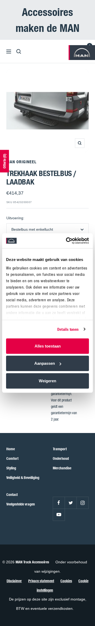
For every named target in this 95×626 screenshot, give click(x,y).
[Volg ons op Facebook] (59, 503)
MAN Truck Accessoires (32, 562)
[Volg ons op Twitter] (71, 503)
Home (10, 449)
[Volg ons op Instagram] (82, 503)
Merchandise (62, 468)
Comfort (12, 458)
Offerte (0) (4, 161)
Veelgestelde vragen (20, 504)
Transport (60, 449)
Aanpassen (44, 363)
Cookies (66, 580)
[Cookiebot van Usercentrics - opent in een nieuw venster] (67, 240)
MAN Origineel (21, 161)
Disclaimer (14, 580)
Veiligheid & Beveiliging (22, 477)
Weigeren (47, 380)
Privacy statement (41, 580)
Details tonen (68, 329)
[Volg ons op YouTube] (59, 515)
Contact (12, 494)
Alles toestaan (48, 346)
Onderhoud (61, 458)
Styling (11, 468)
